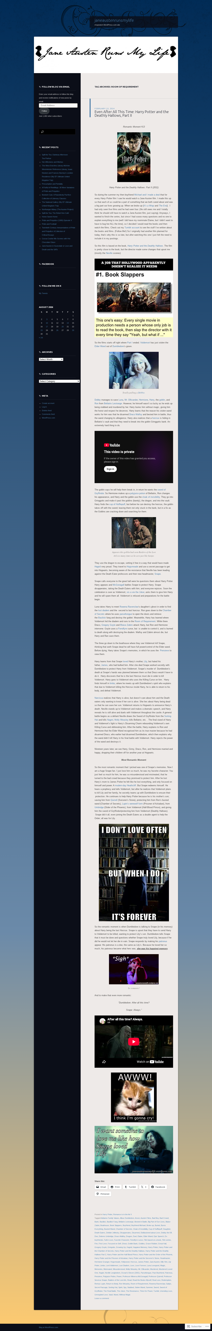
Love (132, 1266)
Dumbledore (118, 346)
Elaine (140, 1236)
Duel (135, 1236)
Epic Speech (159, 1236)
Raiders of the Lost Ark (117, 1280)
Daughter (166, 1229)
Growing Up (121, 1247)
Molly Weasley (121, 720)
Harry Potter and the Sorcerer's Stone (144, 1258)
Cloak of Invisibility (140, 1229)
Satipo (168, 1284)
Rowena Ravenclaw (129, 606)
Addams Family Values (110, 1218)
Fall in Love (108, 1240)
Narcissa (99, 698)
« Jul (41, 338)
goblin (162, 400)
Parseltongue (146, 1273)
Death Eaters (100, 1233)
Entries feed (47, 411)
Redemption (166, 1280)
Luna (121, 400)
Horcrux (134, 1262)
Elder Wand (100, 346)
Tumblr (156, 1291)
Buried (157, 1225)
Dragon (129, 1236)
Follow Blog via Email (56, 87)
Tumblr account (132, 227)
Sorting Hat (112, 1287)
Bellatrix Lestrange (113, 403)
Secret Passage (101, 1287)
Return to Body (112, 1284)
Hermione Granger (102, 1262)
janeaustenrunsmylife (114, 20)
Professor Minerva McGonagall (135, 1276)
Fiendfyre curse (136, 1240)
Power (119, 1276)
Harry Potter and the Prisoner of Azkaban (111, 1258)
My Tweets (43, 293)
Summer (149, 1287)
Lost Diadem (124, 1266)
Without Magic (125, 1295)
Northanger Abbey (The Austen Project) (58, 209)
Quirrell (114, 800)
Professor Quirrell (156, 1276)
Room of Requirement (145, 621)
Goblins (142, 1244)
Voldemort (145, 342)
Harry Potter (107, 1214)
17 (47, 327)
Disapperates (125, 1233)
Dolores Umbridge (106, 1236)
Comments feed (48, 414)
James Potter (143, 1262)
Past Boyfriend (158, 1273)
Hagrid (98, 566)
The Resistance (132, 1291)
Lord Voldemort (112, 1266)
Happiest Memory (140, 1247)
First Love (103, 1244)
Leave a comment (102, 1298)
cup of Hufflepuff (117, 504)
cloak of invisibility (151, 497)
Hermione (143, 400)
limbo (112, 683)
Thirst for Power (146, 1291)
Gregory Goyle (108, 625)
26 (57, 330)
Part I (129, 342)
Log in (44, 407)
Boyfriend (126, 1225)
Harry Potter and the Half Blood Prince (122, 1255)
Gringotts (111, 1247)
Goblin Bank (133, 1244)
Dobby (98, 400)
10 (47, 323)
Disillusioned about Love (150, 1233)
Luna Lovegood (153, 1266)
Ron (96, 403)
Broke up (150, 1225)
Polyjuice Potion (109, 1276)
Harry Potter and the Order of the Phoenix (155, 1255)
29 (73, 330)
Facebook (48, 264)
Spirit (120, 1287)
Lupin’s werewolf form (132, 803)
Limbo (102, 1266)
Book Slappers (116, 1225)
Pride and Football (49, 224)
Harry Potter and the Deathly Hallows (130, 1251)
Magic (162, 1266)
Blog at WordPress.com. (48, 1327)
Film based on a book (152, 1240)
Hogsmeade (132, 566)
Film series (166, 1240)
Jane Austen (155, 1262)
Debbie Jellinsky (112, 1233)
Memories (99, 1269)
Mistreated (108, 1269)
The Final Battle (110, 1291)
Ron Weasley (124, 1284)
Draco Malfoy (135, 414)
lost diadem (103, 610)
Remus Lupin (100, 1284)
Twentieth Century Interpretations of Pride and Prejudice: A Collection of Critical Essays (58, 231)
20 (63, 327)
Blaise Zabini (126, 625)
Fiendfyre (122, 628)
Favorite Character (121, 1240)
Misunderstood (119, 1269)
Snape (158, 574)
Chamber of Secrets (124, 1229)
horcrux (155, 418)
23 (42, 330)
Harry (151, 400)
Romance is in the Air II (122, 1214)
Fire (96, 1244)
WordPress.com (48, 418)
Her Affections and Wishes (52, 162)
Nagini (110, 720)
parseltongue (126, 614)
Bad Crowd (164, 1218)
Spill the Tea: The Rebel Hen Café (55, 213)
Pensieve (164, 650)
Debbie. (141, 392)
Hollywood (125, 1262)
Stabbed (130, 1287)
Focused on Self (114, 1244)
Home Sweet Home (49, 217)
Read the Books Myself (142, 1280)
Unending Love (166, 1291)
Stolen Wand (140, 1287)
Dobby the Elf (166, 1233)
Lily (145, 661)
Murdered (154, 1269)
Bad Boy (155, 1218)
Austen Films (146, 1218)
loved (125, 661)
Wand (116, 1295)
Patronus (168, 1273)
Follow (44, 111)
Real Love (156, 1280)
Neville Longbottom (112, 1273)
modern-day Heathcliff (125, 785)
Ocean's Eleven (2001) (130, 1273)
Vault (111, 1295)
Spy (124, 1287)
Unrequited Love (101, 1295)
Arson (137, 1218)
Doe (96, 1236)
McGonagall (118, 585)
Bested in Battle (140, 1222)
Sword (156, 1287)
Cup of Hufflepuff (155, 1229)
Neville (109, 253)
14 (68, 323)
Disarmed (136, 1233)
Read (129, 1280)
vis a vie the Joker (135, 592)
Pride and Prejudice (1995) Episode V (57, 220)
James (104, 665)
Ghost (124, 1244)
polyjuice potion (137, 493)
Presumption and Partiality (52, 184)
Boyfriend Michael (138, 1225)
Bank (97, 1222)
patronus (163, 941)
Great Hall (162, 1244)
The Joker (121, 1291)
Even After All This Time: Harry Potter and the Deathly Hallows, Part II (132, 113)
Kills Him (164, 1262)
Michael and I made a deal (147, 194)
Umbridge (99, 807)
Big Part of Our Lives (156, 1222)
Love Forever (140, 1266)
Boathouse (104, 1225)
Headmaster (165, 1258)
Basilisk (102, 617)
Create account (48, 403)
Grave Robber (151, 1244)
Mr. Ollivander (131, 400)
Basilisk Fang (112, 1222)
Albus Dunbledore (127, 1218)
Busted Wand (109, 1229)
